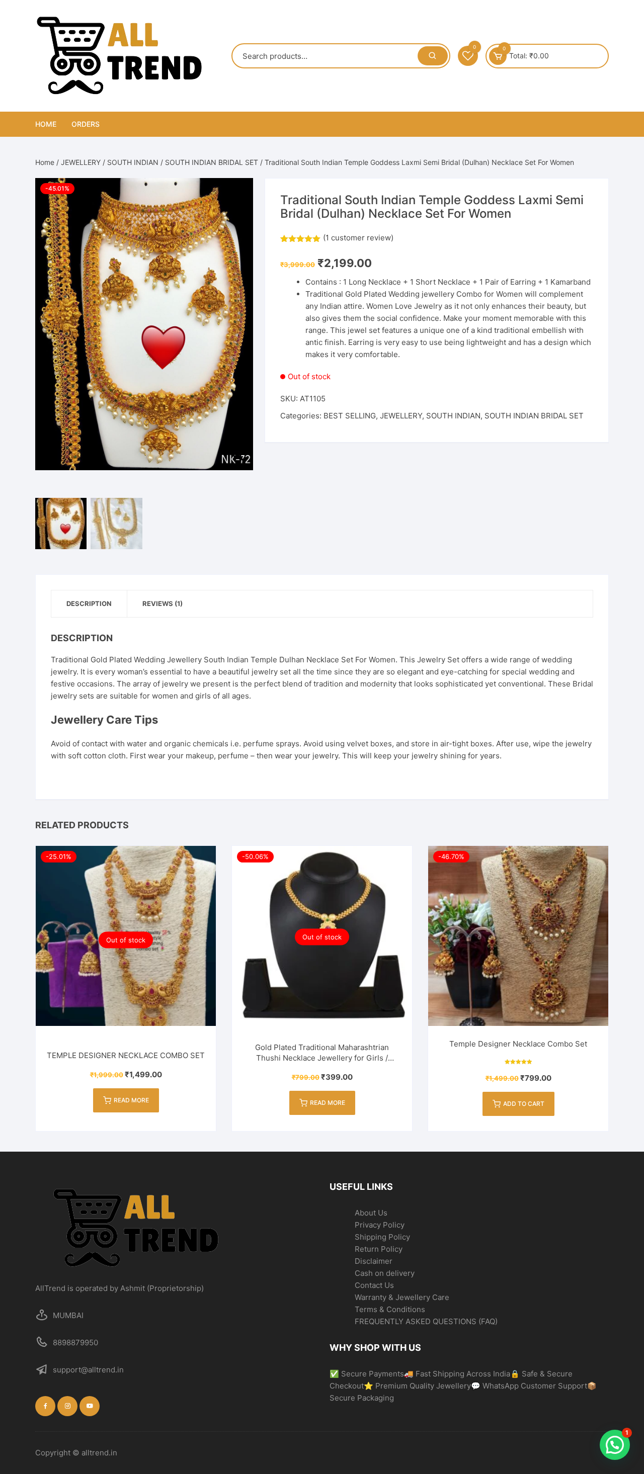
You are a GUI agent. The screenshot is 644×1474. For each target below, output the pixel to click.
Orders (85, 124)
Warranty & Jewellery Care (402, 1297)
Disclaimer (373, 1261)
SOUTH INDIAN (132, 162)
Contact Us (374, 1285)
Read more (131, 1100)
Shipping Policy (382, 1237)
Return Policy (379, 1249)
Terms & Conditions (390, 1309)
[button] (240, 340)
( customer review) (358, 237)
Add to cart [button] (523, 1103)
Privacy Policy (380, 1225)
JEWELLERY (81, 162)
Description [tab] (89, 603)
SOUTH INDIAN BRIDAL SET (211, 162)
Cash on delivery (385, 1273)
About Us (371, 1213)
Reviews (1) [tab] (162, 603)
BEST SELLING (350, 415)
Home (45, 124)
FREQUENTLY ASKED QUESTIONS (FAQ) (426, 1321)
